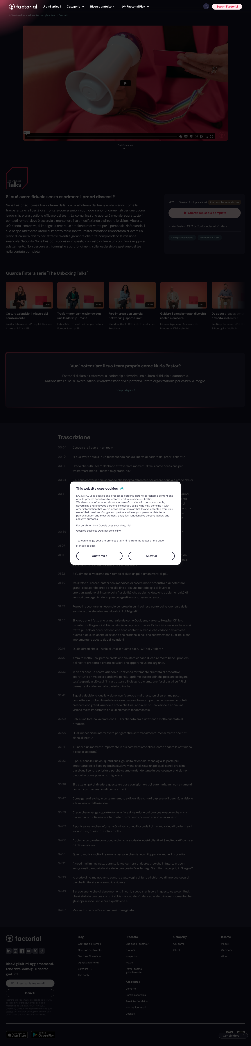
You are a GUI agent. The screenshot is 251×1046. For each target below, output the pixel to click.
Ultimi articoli (52, 6)
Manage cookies (86, 545)
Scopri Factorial (227, 6)
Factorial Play (136, 6)
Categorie (73, 6)
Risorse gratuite (100, 6)
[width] (23, 7)
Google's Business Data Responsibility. (98, 530)
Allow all (151, 556)
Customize (99, 556)
